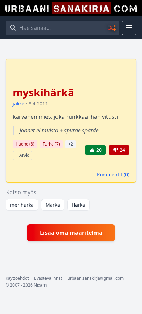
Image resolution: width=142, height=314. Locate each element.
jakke (18, 103)
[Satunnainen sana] (112, 28)
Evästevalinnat (48, 278)
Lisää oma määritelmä (71, 232)
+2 (70, 144)
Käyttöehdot (17, 278)
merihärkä (22, 204)
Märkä (52, 204)
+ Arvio (22, 155)
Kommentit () (113, 174)
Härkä (78, 204)
